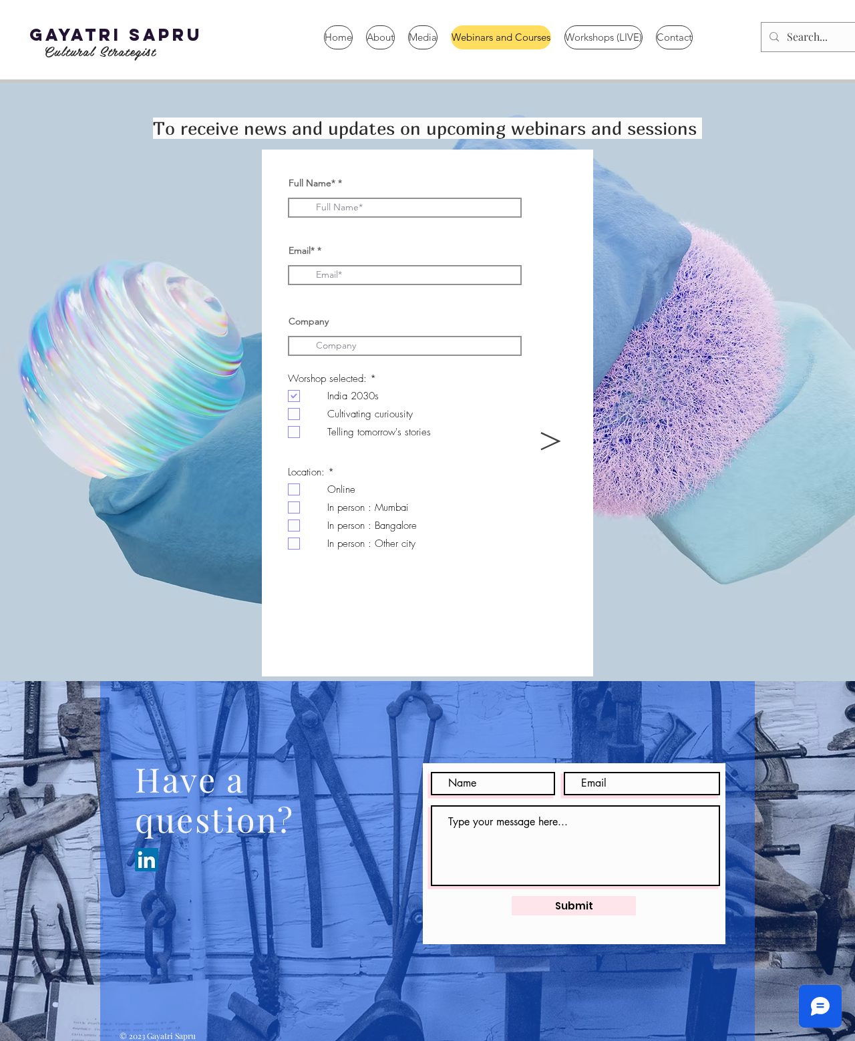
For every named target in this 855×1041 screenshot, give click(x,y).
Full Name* (312, 183)
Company (309, 321)
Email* (302, 250)
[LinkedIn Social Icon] (146, 859)
